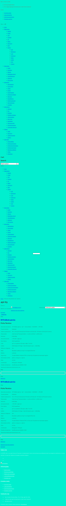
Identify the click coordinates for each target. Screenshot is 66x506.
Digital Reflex (11, 283)
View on (3, 305)
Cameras (10, 211)
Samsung (10, 185)
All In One (10, 261)
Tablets (6, 271)
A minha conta (7, 13)
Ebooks (9, 279)
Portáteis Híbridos (12, 256)
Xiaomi (12, 205)
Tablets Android (11, 277)
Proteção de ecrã (11, 242)
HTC (9, 177)
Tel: (5, 6)
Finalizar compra (8, 19)
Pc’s (8, 252)
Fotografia (6, 281)
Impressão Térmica (12, 269)
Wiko (12, 199)
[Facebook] (4, 458)
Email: (5, 4)
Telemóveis (6, 171)
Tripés (9, 293)
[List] (6, 305)
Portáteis (10, 254)
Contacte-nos (7, 478)
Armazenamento (12, 267)
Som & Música (11, 244)
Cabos (9, 230)
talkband (10, 220)
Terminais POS (11, 265)
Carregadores (11, 234)
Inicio (5, 169)
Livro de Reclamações (9, 476)
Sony (9, 187)
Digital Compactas (12, 285)
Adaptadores (11, 226)
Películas (10, 238)
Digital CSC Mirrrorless (13, 287)
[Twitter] (4, 460)
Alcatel (9, 173)
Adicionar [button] (3, 378)
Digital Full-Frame (12, 289)
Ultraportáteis (11, 258)
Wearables (6, 207)
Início (2, 298)
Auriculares (10, 228)
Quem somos (7, 470)
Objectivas (10, 295)
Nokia (9, 183)
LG (8, 181)
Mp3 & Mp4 (10, 222)
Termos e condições (8, 472)
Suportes (10, 246)
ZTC (12, 203)
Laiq (12, 195)
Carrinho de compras (9, 17)
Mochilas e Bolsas (12, 291)
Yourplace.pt (24, 504)
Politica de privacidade (9, 474)
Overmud (13, 197)
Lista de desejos (8, 15)
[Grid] (5, 305)
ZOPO (12, 201)
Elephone (13, 193)
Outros (9, 189)
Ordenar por (42, 307)
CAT (12, 191)
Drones (9, 214)
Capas (9, 232)
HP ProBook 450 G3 (8, 320)
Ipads (9, 273)
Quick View (3, 314)
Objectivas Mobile (12, 236)
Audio (9, 209)
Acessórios (6, 224)
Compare (3, 312)
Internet (9, 250)
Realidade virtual (12, 216)
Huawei (9, 179)
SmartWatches (11, 218)
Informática (7, 248)
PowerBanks (11, 240)
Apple (9, 175)
